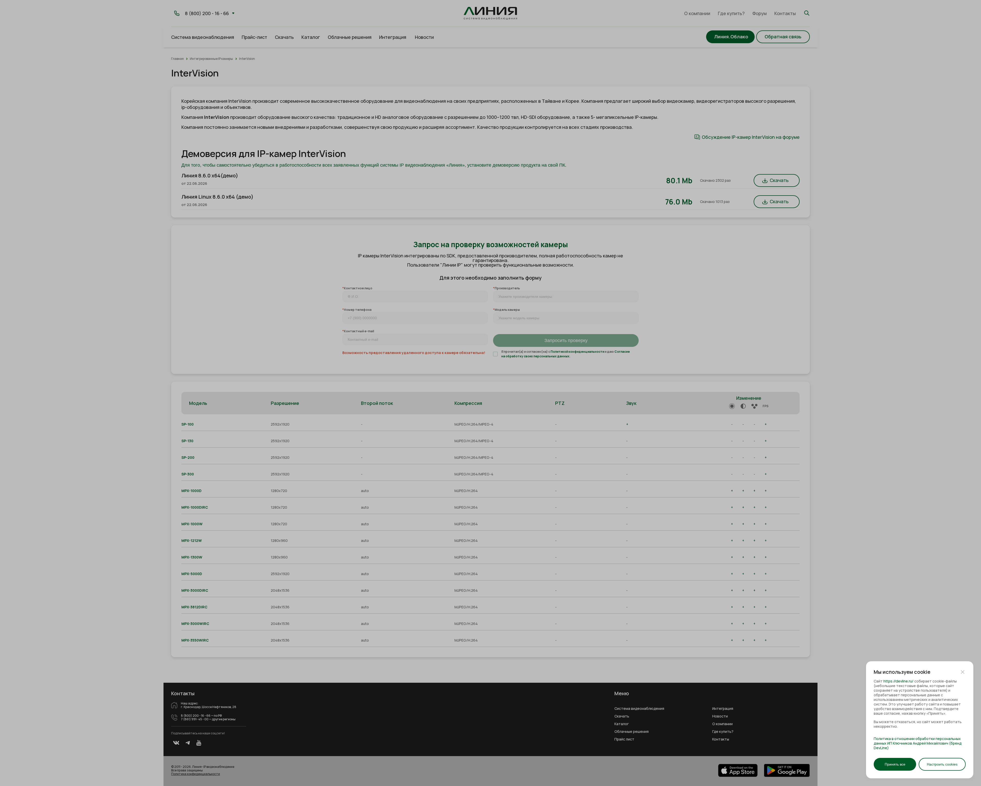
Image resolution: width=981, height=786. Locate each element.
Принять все (895, 764)
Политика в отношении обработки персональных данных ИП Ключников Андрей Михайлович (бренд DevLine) (918, 743)
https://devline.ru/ (898, 681)
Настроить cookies (942, 764)
